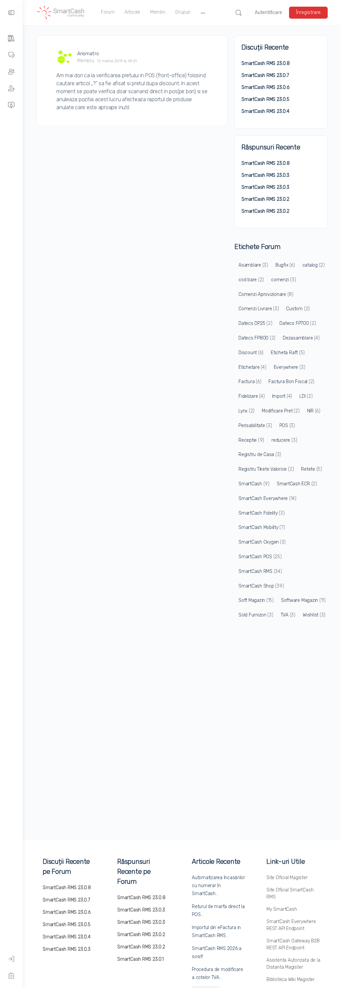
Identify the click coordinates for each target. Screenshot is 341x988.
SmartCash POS (260, 557)
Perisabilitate (255, 425)
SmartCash (253, 484)
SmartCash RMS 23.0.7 (265, 75)
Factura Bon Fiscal (291, 381)
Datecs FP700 (297, 323)
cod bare (251, 280)
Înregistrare (308, 12)
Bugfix (285, 265)
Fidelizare (251, 396)
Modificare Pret (280, 411)
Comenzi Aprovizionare (265, 294)
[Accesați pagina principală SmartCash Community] (61, 12)
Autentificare (268, 12)
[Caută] (238, 13)
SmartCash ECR (297, 484)
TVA (288, 615)
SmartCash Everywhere (267, 498)
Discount (250, 353)
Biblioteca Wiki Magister (290, 979)
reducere (284, 440)
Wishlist (314, 615)
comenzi (283, 280)
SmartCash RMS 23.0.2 (265, 199)
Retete (311, 469)
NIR (313, 411)
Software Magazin (303, 600)
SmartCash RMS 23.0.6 (265, 87)
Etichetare (252, 367)
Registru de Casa (259, 454)
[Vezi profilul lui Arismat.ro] (64, 57)
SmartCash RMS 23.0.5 (265, 99)
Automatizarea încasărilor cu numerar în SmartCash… (218, 885)
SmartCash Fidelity (261, 513)
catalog (313, 265)
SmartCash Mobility (261, 527)
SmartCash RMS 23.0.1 (140, 959)
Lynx (246, 411)
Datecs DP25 (255, 323)
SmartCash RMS (260, 571)
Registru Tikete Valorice (266, 469)
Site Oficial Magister (287, 877)
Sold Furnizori (255, 615)
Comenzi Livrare (258, 309)
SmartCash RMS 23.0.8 (265, 63)
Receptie (251, 440)
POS (287, 425)
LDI (305, 396)
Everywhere (289, 367)
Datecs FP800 (256, 338)
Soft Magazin (256, 600)
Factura (249, 381)
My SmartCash (281, 909)
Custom (298, 309)
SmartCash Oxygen (262, 542)
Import (282, 396)
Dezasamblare (301, 338)
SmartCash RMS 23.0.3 (265, 175)
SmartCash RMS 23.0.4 (265, 111)
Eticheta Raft (288, 353)
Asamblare (253, 265)
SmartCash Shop (261, 586)
